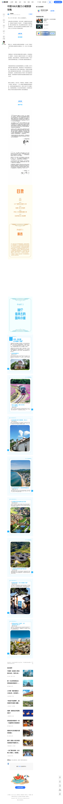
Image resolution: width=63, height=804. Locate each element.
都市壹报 (9, 686)
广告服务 (29, 794)
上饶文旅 (9, 755)
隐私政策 (22, 794)
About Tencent (13, 794)
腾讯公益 (15, 796)
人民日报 (9, 706)
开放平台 (26, 794)
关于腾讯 (9, 794)
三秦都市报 (9, 716)
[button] (52, 11)
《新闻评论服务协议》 (24, 760)
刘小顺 (8, 676)
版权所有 (21, 800)
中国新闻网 (9, 745)
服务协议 (18, 794)
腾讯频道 (23, 796)
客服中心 (27, 796)
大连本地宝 (9, 696)
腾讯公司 (18, 800)
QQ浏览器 (19, 796)
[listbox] (20, 711)
